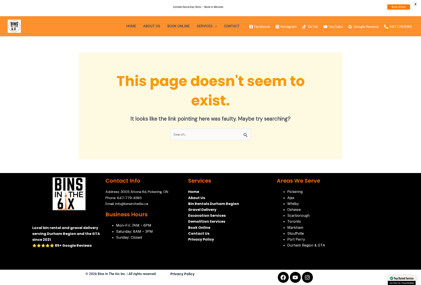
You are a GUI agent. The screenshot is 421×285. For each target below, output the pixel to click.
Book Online (399, 7)
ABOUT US (151, 26)
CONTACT (232, 26)
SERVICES (205, 26)
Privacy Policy (182, 274)
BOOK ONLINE (178, 26)
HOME (131, 26)
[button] (215, 26)
